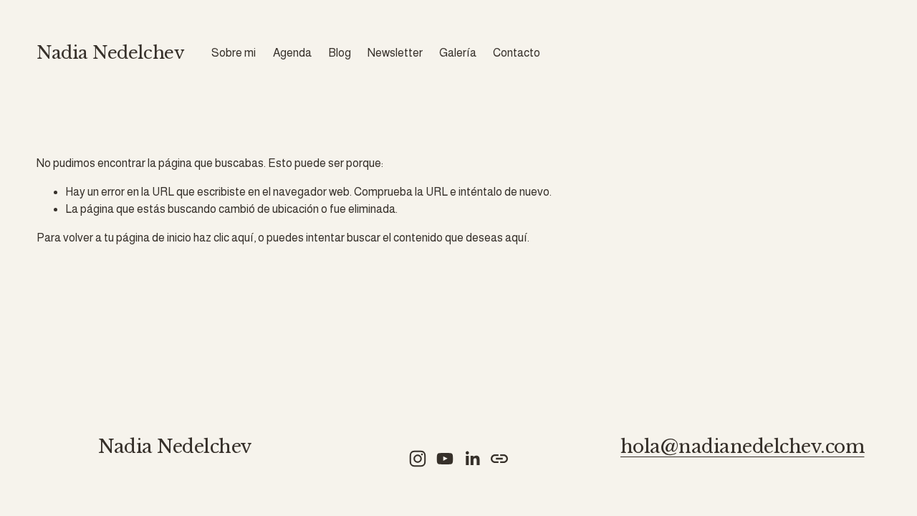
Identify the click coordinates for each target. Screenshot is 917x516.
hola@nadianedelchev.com (742, 447)
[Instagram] (417, 458)
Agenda (292, 53)
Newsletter (395, 53)
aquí (516, 237)
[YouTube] (444, 458)
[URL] (499, 458)
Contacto (516, 53)
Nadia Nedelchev (110, 52)
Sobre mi (233, 53)
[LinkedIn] (472, 458)
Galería (457, 53)
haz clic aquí (223, 237)
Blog (339, 53)
